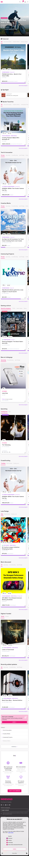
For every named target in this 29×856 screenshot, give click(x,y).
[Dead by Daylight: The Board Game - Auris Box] (13, 324)
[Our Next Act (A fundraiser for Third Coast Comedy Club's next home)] (13, 221)
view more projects (23, 85)
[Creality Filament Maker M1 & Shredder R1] (13, 120)
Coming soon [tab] (4, 411)
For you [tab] (3, 155)
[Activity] (22, 1)
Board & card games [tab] (6, 308)
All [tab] (1, 41)
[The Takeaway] (13, 427)
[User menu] (25, 2)
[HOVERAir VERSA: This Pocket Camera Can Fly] (13, 171)
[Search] (19, 2)
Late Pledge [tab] (21, 155)
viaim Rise (5, 393)
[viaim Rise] (13, 376)
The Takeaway (6, 445)
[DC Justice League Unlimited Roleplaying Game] (13, 530)
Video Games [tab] (19, 308)
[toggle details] (25, 83)
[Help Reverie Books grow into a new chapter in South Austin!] (13, 272)
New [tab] (10, 411)
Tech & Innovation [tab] (8, 41)
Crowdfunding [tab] (14, 155)
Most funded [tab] (9, 463)
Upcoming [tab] (8, 155)
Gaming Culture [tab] (24, 41)
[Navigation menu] (27, 1)
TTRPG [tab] (13, 308)
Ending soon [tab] (16, 463)
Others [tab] (25, 308)
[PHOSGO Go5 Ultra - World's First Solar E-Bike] (13, 56)
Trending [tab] (3, 463)
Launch (14, 722)
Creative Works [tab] (16, 41)
